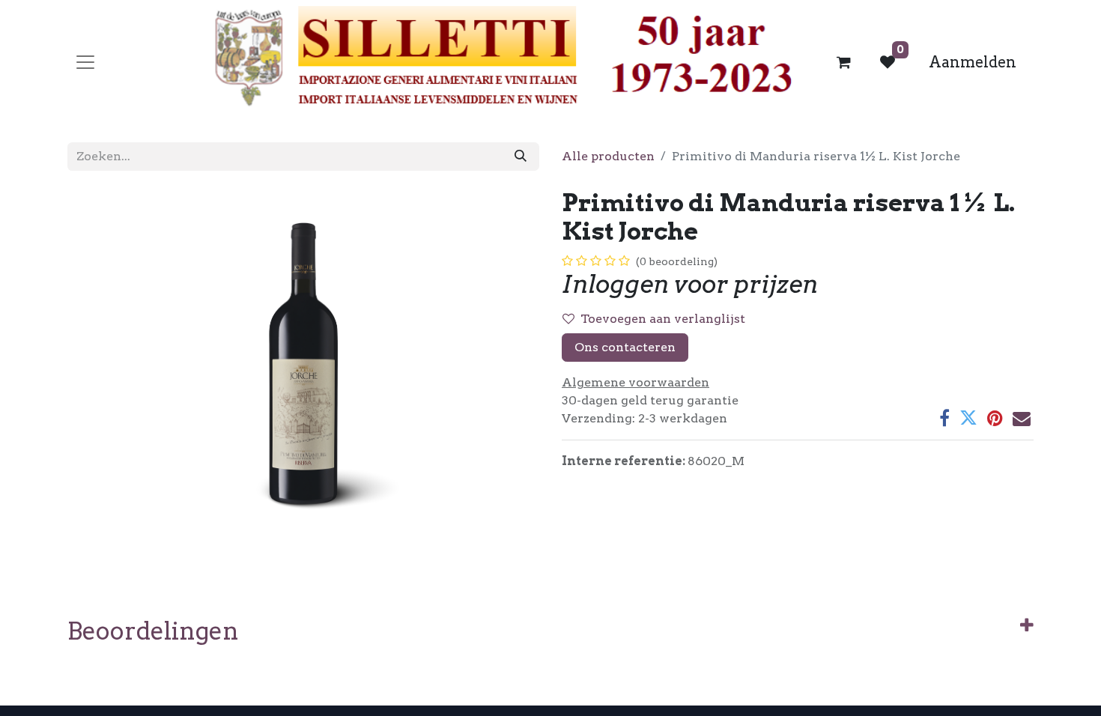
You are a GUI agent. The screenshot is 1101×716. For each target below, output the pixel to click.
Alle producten (608, 156)
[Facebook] (944, 418)
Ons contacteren (625, 347)
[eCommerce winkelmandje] (844, 62)
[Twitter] (968, 418)
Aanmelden (972, 62)
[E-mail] (1022, 418)
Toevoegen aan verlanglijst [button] (662, 319)
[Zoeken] (520, 156)
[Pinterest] (995, 418)
